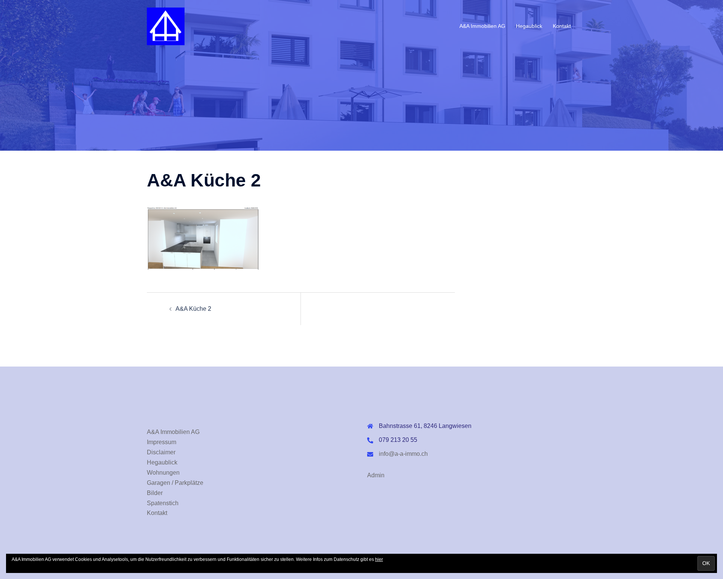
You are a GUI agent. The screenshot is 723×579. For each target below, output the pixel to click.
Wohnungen (163, 472)
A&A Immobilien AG (482, 26)
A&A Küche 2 (193, 309)
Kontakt (562, 26)
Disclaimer (161, 452)
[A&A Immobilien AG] (166, 26)
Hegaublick (529, 26)
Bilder (155, 493)
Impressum (161, 442)
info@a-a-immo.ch (403, 454)
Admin (375, 475)
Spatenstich (162, 503)
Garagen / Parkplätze (175, 483)
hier (379, 559)
